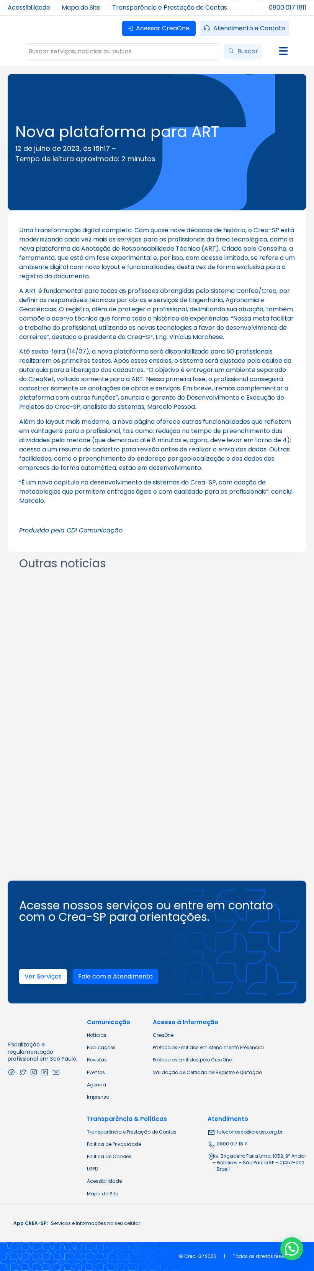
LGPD (92, 1168)
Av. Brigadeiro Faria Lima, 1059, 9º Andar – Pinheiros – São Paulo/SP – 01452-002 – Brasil (259, 1162)
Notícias (96, 1035)
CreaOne (163, 1035)
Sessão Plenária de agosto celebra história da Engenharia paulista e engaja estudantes (228, 823)
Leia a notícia (80, 703)
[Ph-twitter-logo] (22, 1072)
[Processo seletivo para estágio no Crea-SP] (234, 615)
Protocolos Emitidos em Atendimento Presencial (208, 1047)
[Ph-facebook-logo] (11, 1072)
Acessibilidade (104, 1181)
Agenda (96, 1084)
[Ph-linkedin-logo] (45, 1072)
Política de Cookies (109, 1156)
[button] (291, 1248)
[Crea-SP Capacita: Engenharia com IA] (80, 764)
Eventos (96, 1072)
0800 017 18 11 (232, 1143)
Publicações (101, 1047)
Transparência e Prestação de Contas (132, 1132)
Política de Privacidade (114, 1144)
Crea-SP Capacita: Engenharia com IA (75, 818)
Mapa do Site (102, 1193)
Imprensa (98, 1097)
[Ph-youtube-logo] (56, 1072)
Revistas (97, 1059)
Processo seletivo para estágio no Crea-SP (228, 669)
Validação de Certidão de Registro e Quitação (207, 1072)
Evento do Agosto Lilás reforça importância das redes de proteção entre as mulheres (74, 674)
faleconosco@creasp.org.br (250, 1132)
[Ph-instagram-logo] (34, 1072)
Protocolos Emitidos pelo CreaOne (192, 1059)
